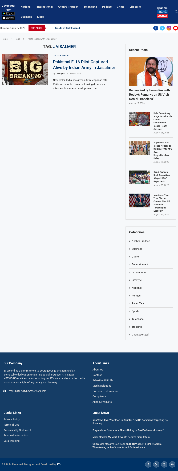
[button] (48, 28)
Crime (120, 6)
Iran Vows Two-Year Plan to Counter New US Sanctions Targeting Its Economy (161, 203)
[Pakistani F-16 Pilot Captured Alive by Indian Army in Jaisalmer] (25, 69)
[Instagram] (169, 28)
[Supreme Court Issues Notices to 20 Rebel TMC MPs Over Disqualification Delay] (139, 148)
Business (26, 16)
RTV (59, 464)
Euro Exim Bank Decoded (67, 28)
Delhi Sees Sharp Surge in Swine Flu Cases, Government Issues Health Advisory (162, 121)
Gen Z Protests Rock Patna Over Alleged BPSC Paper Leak (161, 177)
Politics (107, 6)
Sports (135, 311)
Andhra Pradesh (68, 6)
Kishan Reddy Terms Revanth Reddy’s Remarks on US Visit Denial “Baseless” (149, 94)
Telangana (90, 6)
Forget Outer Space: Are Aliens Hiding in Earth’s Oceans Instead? (128, 430)
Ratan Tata (138, 303)
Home (5, 39)
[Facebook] (155, 28)
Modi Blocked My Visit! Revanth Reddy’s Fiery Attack (121, 437)
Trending (137, 326)
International (45, 6)
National (26, 6)
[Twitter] (162, 28)
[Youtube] (175, 28)
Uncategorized (140, 334)
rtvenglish (60, 73)
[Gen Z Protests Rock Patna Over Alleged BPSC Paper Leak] (139, 177)
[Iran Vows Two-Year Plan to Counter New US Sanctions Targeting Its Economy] (139, 200)
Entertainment (140, 264)
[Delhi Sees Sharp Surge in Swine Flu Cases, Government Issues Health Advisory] (139, 119)
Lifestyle (135, 6)
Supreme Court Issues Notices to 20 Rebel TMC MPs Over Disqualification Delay (162, 150)
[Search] (176, 11)
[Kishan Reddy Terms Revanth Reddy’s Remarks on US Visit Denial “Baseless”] (151, 71)
